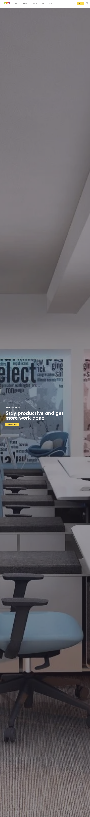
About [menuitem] (42, 3)
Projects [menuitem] (35, 3)
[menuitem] (25, 3)
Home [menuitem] (16, 3)
